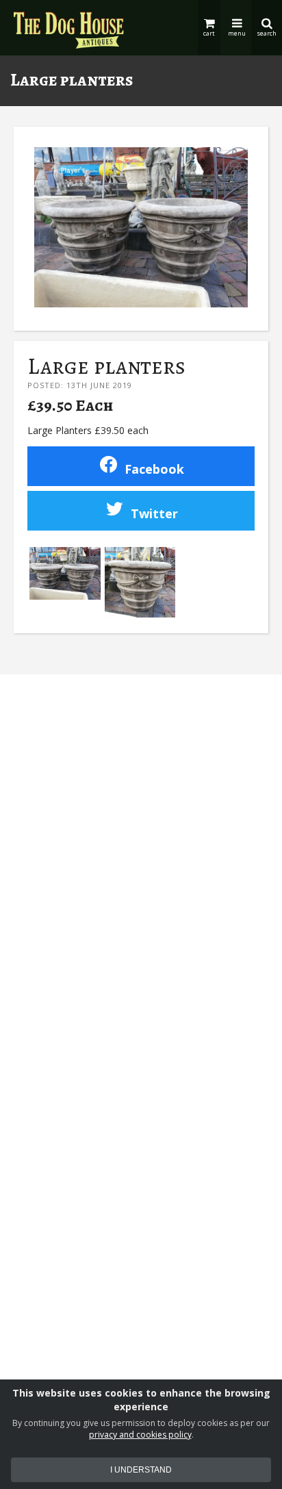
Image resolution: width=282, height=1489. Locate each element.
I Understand (141, 1470)
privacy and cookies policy (140, 1434)
